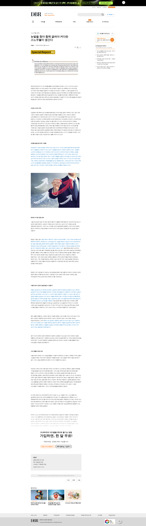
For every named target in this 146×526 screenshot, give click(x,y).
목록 (73, 480)
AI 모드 (111, 14)
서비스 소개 (33, 515)
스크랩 (80, 47)
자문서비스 (89, 22)
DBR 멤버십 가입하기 (64, 446)
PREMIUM (58, 22)
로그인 (93, 7)
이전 (68, 480)
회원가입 (99, 7)
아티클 (43, 22)
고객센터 (105, 7)
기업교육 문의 (112, 7)
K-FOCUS (105, 22)
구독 (74, 22)
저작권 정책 (56, 515)
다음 (79, 480)
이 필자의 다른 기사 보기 (38, 467)
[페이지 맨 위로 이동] (120, 521)
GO (112, 33)
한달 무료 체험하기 (48, 446)
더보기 (75, 47)
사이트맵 (100, 515)
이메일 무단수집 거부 (86, 515)
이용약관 (45, 515)
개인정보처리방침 (70, 515)
